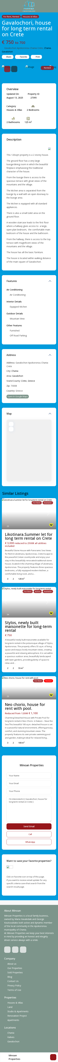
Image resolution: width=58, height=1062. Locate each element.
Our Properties (14, 968)
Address (11, 355)
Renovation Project (17, 1015)
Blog (9, 976)
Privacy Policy (14, 985)
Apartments (13, 1020)
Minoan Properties (32, 765)
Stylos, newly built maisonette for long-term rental (28, 626)
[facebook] (7, 949)
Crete (24, 380)
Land (9, 1007)
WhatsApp (30, 842)
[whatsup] (15, 949)
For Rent (7, 16)
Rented (15, 16)
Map (9, 413)
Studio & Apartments (17, 1011)
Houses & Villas (30, 16)
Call (30, 834)
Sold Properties (15, 972)
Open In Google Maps (17, 396)
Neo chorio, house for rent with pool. (25, 706)
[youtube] (23, 949)
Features (11, 281)
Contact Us (13, 981)
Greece (31, 380)
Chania (47, 48)
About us (11, 963)
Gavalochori (13, 1041)
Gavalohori (7, 51)
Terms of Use (14, 989)
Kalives (10, 1037)
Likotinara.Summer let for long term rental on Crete (28, 536)
